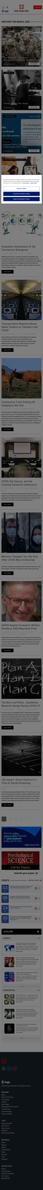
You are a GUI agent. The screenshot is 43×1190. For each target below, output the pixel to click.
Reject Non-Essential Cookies (21, 199)
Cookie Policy (33, 183)
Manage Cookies (21, 188)
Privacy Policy (26, 183)
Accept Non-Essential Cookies (21, 193)
